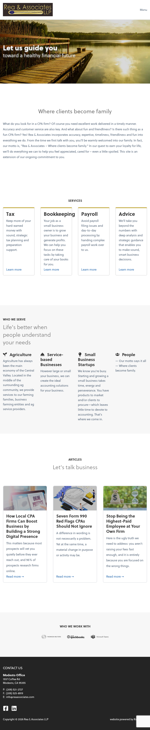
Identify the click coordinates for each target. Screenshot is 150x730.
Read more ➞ (25, 576)
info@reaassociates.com (20, 697)
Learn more (18, 269)
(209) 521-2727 (14, 689)
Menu (143, 10)
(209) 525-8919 (14, 693)
